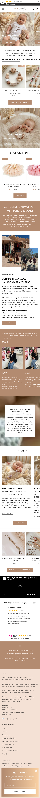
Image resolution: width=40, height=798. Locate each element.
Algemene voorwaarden (10, 741)
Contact (4, 728)
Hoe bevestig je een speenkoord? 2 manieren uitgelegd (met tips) (14, 491)
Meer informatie (7, 513)
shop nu (8, 42)
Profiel (4, 754)
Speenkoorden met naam (12, 313)
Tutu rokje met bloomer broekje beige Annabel (13, 185)
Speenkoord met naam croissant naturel (13, 92)
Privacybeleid (7, 748)
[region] (20, 653)
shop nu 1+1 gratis (20, 102)
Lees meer (9, 323)
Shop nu (8, 143)
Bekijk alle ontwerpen (20, 570)
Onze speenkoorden (14, 417)
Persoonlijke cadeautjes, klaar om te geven (18, 317)
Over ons (5, 732)
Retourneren (6, 735)
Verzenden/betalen (9, 738)
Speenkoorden (11, 59)
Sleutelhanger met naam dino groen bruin (13, 560)
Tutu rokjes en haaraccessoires (14, 315)
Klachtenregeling (8, 744)
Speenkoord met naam (10, 751)
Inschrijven (20, 791)
